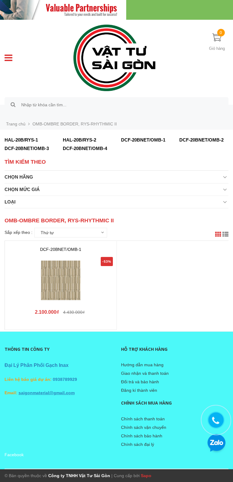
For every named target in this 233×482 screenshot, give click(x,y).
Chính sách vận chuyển (143, 427)
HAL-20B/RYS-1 (21, 139)
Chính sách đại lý (137, 444)
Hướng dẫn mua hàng (142, 364)
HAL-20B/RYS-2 (79, 139)
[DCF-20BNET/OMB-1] (60, 280)
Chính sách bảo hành (141, 435)
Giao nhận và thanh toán (145, 373)
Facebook (14, 454)
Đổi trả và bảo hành (140, 381)
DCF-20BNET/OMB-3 (27, 148)
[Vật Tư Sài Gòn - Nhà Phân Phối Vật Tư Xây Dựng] (116, 10)
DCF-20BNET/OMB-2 (201, 139)
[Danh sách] (225, 235)
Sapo (146, 475)
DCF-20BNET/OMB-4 (85, 148)
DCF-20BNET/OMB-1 (143, 139)
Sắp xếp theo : (18, 232)
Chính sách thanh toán (143, 418)
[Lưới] (218, 235)
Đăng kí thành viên (139, 390)
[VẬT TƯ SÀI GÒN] (114, 57)
